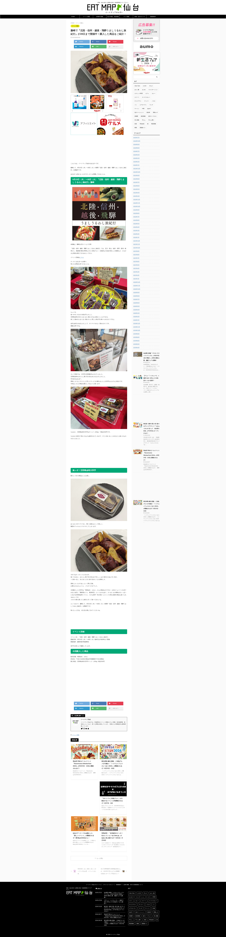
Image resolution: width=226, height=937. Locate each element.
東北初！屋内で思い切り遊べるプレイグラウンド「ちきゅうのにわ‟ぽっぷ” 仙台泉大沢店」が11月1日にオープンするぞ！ (151, 428)
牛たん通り (151, 120)
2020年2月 (136, 316)
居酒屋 (136, 116)
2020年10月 (136, 289)
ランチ (151, 104)
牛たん (143, 120)
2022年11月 (136, 203)
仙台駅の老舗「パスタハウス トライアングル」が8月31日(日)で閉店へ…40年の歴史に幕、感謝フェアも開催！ (114, 895)
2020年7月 (136, 299)
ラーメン (137, 108)
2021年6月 (136, 261)
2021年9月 (136, 251)
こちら (82, 257)
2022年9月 (136, 210)
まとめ (143, 89)
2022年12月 (136, 199)
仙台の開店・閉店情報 (113, 16)
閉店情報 (153, 123)
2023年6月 (136, 185)
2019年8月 (136, 337)
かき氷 (144, 86)
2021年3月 (136, 271)
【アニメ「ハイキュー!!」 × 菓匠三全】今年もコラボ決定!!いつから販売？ (151, 378)
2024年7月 (136, 151)
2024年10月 (136, 141)
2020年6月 (136, 302)
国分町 (148, 112)
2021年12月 (136, 241)
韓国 (136, 127)
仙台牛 (149, 108)
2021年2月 (136, 275)
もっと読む (100, 858)
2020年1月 (136, 320)
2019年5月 (136, 344)
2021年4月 (136, 268)
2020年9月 (136, 292)
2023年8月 (136, 179)
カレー (153, 93)
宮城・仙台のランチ (139, 16)
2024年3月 (136, 158)
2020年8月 (136, 296)
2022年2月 (136, 234)
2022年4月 (136, 227)
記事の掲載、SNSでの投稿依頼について (133, 884)
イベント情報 (86, 16)
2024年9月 (136, 144)
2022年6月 (136, 220)
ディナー (146, 101)
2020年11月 (136, 285)
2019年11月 (136, 327)
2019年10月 (136, 330)
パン (136, 104)
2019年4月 (136, 347)
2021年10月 (136, 247)
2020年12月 (136, 282)
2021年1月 (136, 278)
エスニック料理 (139, 93)
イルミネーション (153, 89)
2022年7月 (136, 216)
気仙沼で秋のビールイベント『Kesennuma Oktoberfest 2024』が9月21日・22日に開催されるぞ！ (151, 455)
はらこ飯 (137, 89)
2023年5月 (136, 189)
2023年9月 (136, 175)
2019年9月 (136, 333)
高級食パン (142, 127)
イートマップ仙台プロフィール (93, 884)
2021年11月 (136, 244)
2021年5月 (136, 265)
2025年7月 (136, 137)
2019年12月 (136, 323)
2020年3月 (136, 313)
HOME (73, 16)
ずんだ (151, 86)
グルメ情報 (126, 16)
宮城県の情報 (99, 16)
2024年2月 (136, 161)
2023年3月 (136, 196)
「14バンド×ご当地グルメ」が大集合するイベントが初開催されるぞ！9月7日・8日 (112, 800)
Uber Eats (137, 86)
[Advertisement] (99, 147)
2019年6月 (136, 340)
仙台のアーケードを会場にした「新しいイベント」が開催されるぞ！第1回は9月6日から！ (83, 835)
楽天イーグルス (152, 116)
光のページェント (139, 112)
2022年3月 (136, 230)
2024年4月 (136, 154)
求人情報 (137, 120)
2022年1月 (136, 237)
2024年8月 (136, 148)
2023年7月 (136, 182)
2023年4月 (136, 192)
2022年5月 (136, 223)
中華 (143, 108)
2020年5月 (136, 306)
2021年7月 (136, 258)
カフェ (147, 93)
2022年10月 (136, 206)
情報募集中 (153, 16)
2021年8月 (136, 254)
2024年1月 (136, 165)
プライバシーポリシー (108, 884)
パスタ (153, 101)
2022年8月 (136, 213)
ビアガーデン (143, 104)
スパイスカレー (146, 97)
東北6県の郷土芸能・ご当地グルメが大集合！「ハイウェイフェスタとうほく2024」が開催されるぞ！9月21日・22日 (151, 506)
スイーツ (137, 97)
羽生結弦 (142, 123)
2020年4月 (136, 309)
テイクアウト (138, 101)
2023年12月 (136, 168)
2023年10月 (136, 172)
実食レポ (155, 112)
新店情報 (143, 116)
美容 (136, 123)
